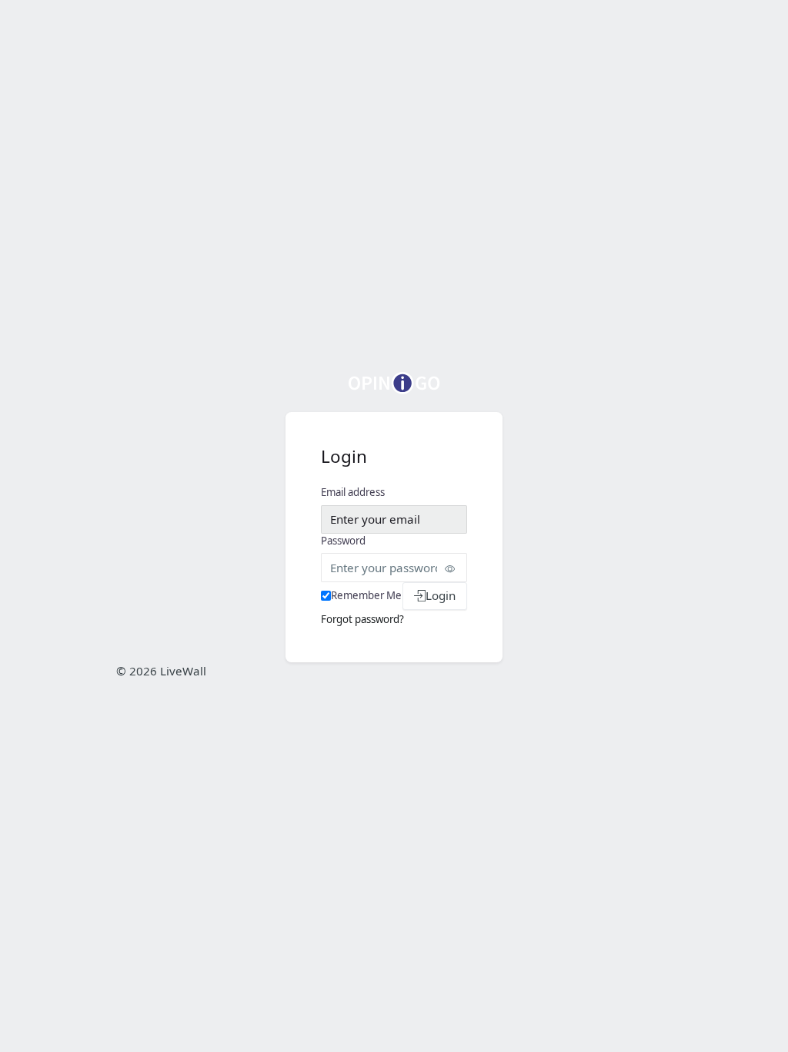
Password (343, 541)
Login (441, 595)
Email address (353, 492)
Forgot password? (362, 619)
